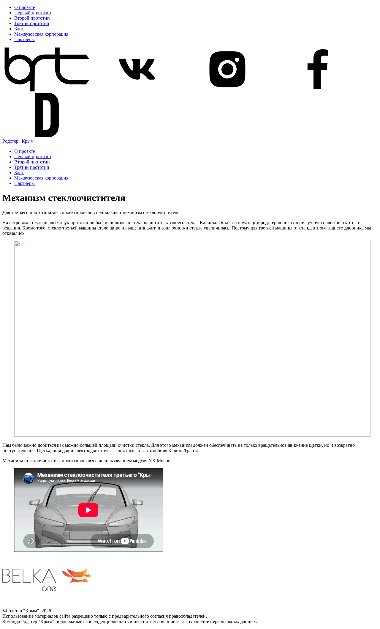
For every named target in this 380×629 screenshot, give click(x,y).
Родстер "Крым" (19, 141)
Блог (19, 28)
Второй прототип (32, 18)
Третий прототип (31, 23)
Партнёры (24, 39)
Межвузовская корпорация (41, 34)
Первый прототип (32, 12)
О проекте (24, 7)
